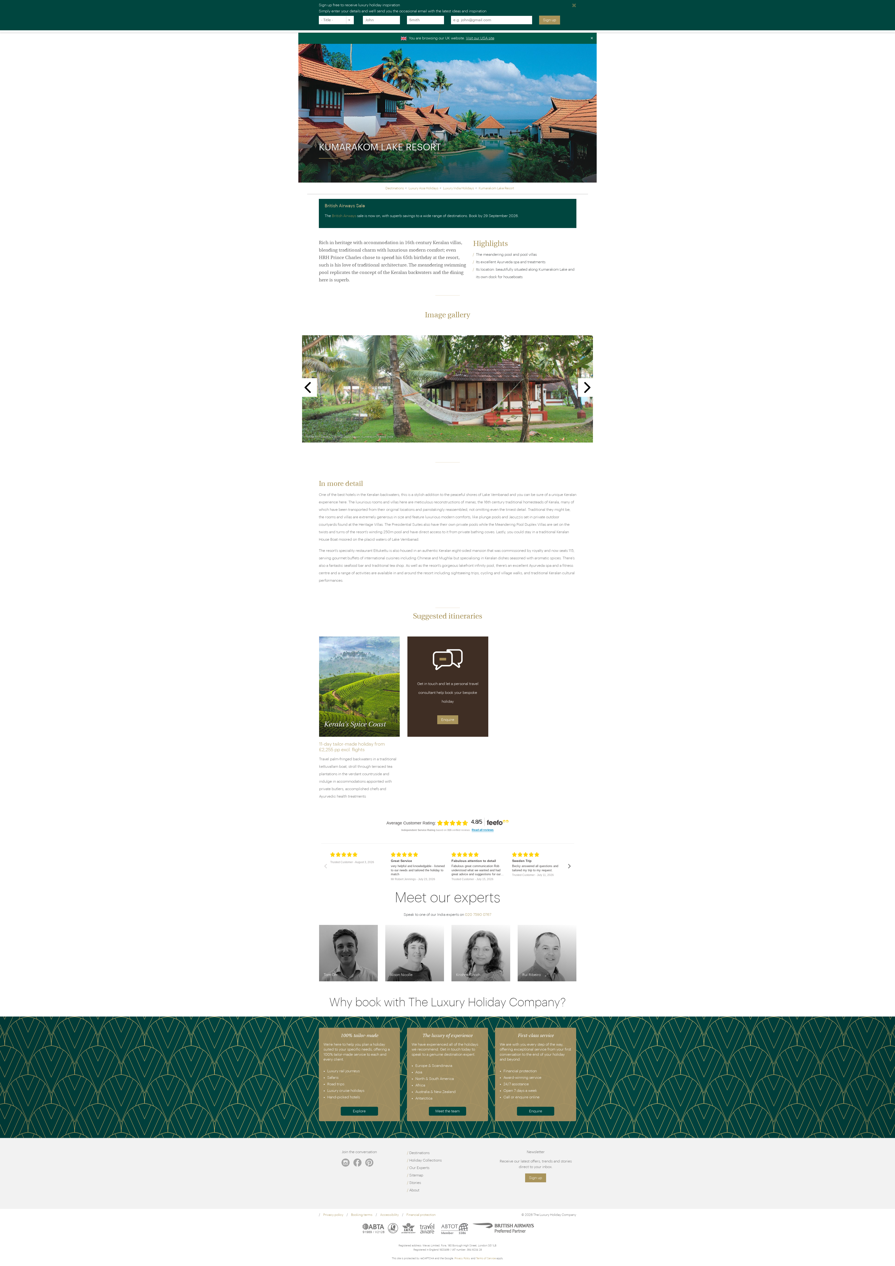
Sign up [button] (535, 1178)
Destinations (419, 1153)
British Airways (344, 216)
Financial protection (421, 1215)
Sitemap (416, 1175)
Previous (307, 387)
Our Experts (419, 1168)
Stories (415, 1183)
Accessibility (389, 1215)
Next (587, 387)
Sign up (549, 20)
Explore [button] (359, 1111)
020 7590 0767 (478, 915)
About (414, 1190)
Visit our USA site (480, 38)
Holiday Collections (425, 1160)
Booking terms (361, 1215)
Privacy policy (333, 1215)
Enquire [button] (447, 720)
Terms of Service (486, 1258)
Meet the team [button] (447, 1111)
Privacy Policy (462, 1258)
